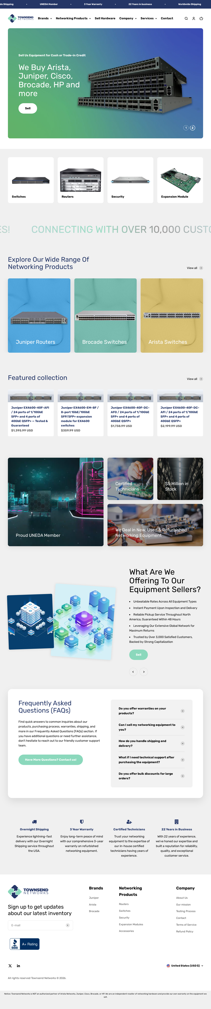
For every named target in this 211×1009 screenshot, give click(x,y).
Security (124, 917)
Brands (43, 18)
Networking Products (72, 18)
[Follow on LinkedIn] (18, 966)
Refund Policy (184, 931)
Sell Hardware (105, 18)
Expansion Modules (131, 924)
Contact (167, 18)
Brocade (94, 911)
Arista (92, 904)
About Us (182, 897)
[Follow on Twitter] (10, 966)
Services (147, 18)
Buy (28, 104)
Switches (124, 910)
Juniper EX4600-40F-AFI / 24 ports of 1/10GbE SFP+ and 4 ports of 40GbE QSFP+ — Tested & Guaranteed (30, 416)
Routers (124, 904)
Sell (138, 654)
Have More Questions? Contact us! (50, 759)
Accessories (126, 931)
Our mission (183, 904)
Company (126, 18)
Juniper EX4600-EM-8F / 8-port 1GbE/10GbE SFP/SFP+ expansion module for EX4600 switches (80, 416)
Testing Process (186, 911)
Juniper (94, 897)
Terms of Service (186, 924)
